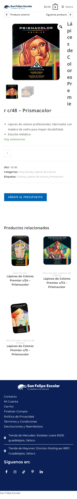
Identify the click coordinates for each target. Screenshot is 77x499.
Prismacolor (56, 176)
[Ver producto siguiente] (70, 14)
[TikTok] (25, 472)
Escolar (29, 172)
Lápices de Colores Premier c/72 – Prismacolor (56, 283)
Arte (21, 172)
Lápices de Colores (45, 172)
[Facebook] (8, 472)
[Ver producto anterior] (6, 14)
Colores (21, 176)
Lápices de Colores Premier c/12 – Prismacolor (20, 350)
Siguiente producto (56, 14)
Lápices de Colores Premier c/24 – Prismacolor (20, 280)
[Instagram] (17, 472)
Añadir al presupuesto (25, 197)
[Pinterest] (34, 472)
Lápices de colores (37, 176)
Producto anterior (20, 14)
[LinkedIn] (43, 472)
